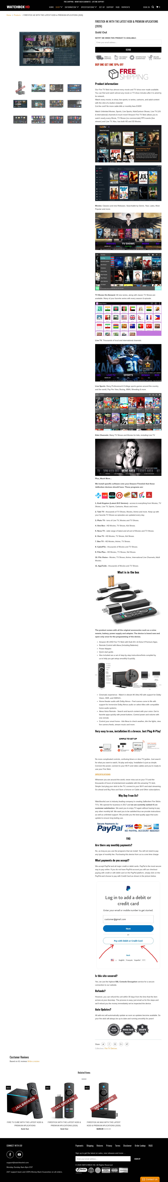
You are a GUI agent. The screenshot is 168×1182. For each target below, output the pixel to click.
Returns (100, 1145)
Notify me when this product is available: (115, 38)
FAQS (117, 7)
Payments (125, 7)
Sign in (146, 7)
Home (51, 7)
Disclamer (127, 1145)
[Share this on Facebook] (109, 1044)
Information (71, 7)
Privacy (109, 1145)
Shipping (89, 1145)
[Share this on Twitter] (103, 1044)
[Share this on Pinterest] (114, 1044)
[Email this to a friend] (126, 1044)
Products (17, 15)
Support (110, 7)
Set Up (102, 7)
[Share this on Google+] (120, 1044)
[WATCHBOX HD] (20, 7)
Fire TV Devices (111, 1048)
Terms (117, 1145)
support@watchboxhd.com (18, 1163)
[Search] (153, 7)
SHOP (58, 7)
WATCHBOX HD (88, 1165)
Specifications (88, 7)
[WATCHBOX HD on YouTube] (20, 1154)
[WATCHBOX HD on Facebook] (11, 1154)
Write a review (33, 1061)
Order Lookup (140, 1145)
